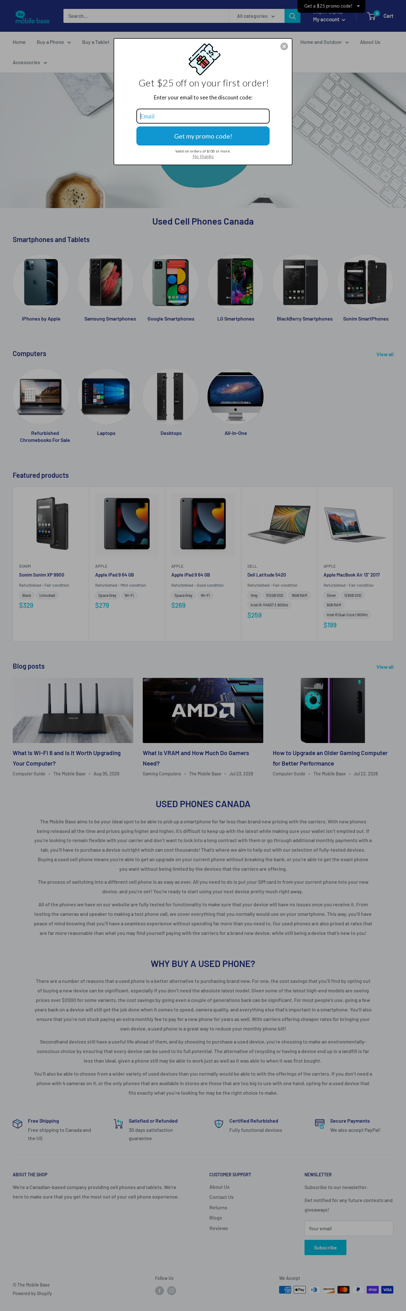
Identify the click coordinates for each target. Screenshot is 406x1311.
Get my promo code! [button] (203, 136)
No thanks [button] (203, 156)
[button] (284, 46)
